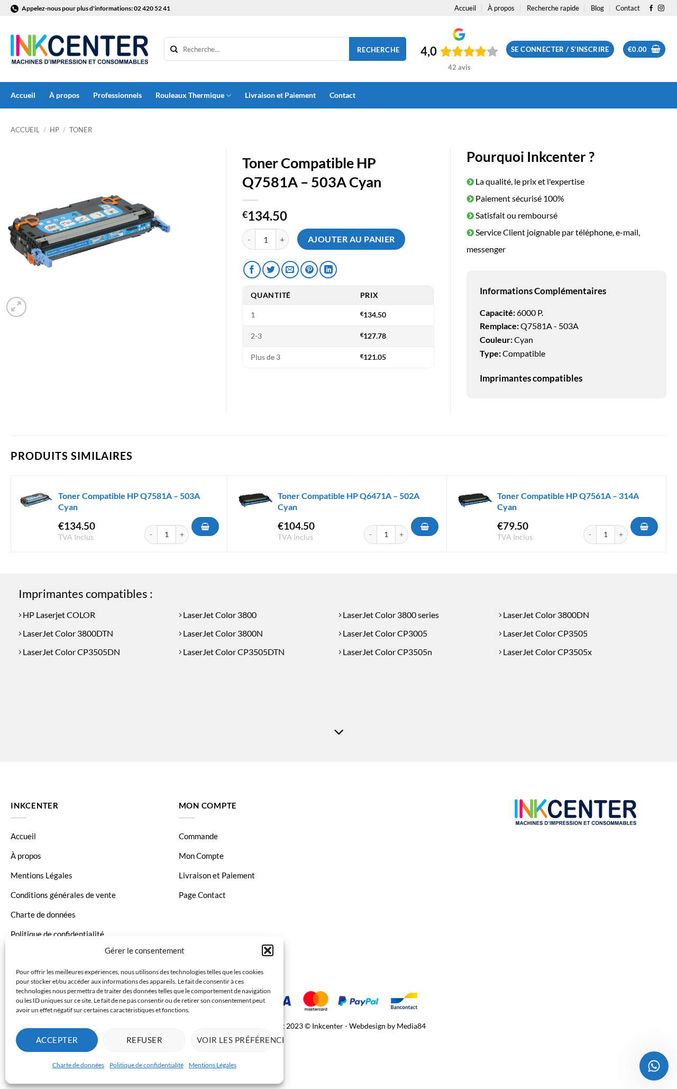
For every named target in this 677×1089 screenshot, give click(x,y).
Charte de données (78, 1065)
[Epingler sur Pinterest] (309, 269)
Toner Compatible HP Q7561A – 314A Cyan (568, 501)
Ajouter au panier (351, 239)
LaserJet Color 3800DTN (67, 633)
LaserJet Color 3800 (219, 615)
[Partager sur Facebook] (252, 269)
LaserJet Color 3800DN (545, 615)
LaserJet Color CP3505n (386, 652)
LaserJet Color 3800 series (390, 615)
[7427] (205, 526)
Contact (628, 8)
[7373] (644, 526)
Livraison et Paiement (280, 94)
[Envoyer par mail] (290, 269)
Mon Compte (201, 855)
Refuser (144, 1040)
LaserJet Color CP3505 (544, 633)
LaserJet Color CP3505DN (70, 652)
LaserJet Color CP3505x (546, 652)
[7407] (424, 526)
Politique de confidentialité (146, 1065)
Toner (80, 129)
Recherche (378, 50)
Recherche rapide (553, 8)
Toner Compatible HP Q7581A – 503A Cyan (129, 501)
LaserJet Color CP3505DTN (233, 652)
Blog (597, 8)
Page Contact (202, 895)
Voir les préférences (235, 1040)
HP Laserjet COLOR (58, 615)
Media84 (411, 1025)
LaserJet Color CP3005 (384, 633)
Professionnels (117, 94)
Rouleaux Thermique (189, 94)
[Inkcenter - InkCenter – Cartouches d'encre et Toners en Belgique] (79, 49)
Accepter (57, 1040)
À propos (501, 8)
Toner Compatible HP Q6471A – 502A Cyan (348, 501)
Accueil (465, 8)
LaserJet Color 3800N (222, 633)
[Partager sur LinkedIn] (328, 269)
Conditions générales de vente (63, 895)
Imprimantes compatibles (531, 378)
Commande (198, 836)
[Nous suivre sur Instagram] (661, 8)
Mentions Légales (212, 1065)
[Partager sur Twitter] (271, 269)
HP (54, 129)
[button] (267, 950)
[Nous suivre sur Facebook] (651, 8)
